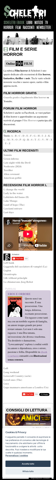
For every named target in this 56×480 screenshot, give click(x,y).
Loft (5, 368)
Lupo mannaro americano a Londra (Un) (26, 387)
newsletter (43, 27)
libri (29, 22)
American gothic (12, 178)
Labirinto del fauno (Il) (16, 197)
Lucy (6, 383)
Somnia (7, 155)
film (18, 27)
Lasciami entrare (12, 208)
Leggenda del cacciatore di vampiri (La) (25, 266)
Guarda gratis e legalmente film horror (24, 97)
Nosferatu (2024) (12, 166)
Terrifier (8, 170)
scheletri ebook (14, 22)
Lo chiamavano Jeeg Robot (18, 282)
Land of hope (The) (14, 204)
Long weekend (11, 372)
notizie (38, 22)
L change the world (13, 189)
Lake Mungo (10, 201)
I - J (44, 135)
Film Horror (29, 120)
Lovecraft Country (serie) (17, 376)
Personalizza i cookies (16, 455)
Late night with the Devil (16, 162)
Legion (7, 270)
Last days (8, 212)
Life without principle (15, 278)
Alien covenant (11, 174)
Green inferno (11, 158)
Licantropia (10, 274)
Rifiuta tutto (28, 471)
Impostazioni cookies (40, 478)
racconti (28, 27)
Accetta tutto (28, 464)
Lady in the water (13, 193)
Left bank (8, 263)
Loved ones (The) (12, 380)
